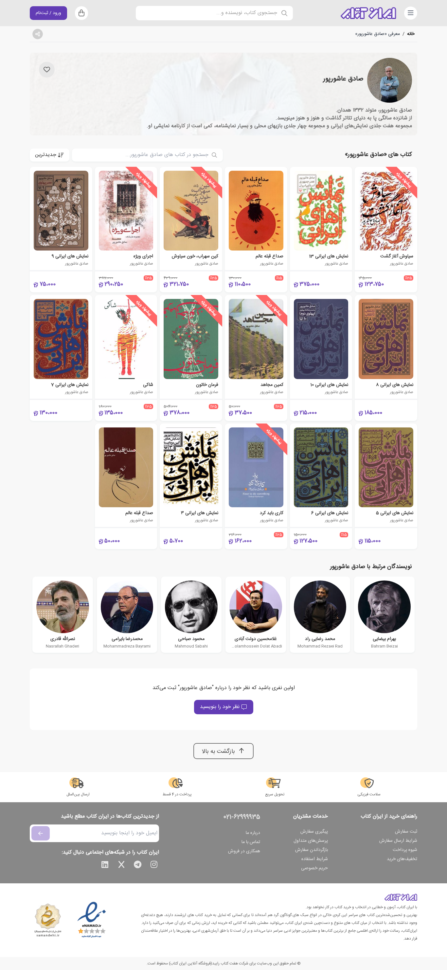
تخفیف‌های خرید (402, 859)
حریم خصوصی (314, 868)
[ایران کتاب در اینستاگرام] (154, 865)
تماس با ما (250, 842)
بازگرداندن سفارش (311, 850)
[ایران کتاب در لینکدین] (105, 865)
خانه (411, 34)
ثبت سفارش (406, 832)
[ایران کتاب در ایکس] (121, 865)
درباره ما (253, 833)
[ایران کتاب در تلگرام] (138, 865)
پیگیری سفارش (314, 832)
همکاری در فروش (244, 851)
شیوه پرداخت (405, 850)
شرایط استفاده (314, 859)
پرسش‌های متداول (311, 841)
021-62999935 (242, 817)
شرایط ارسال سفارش (398, 841)
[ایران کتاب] (368, 13)
